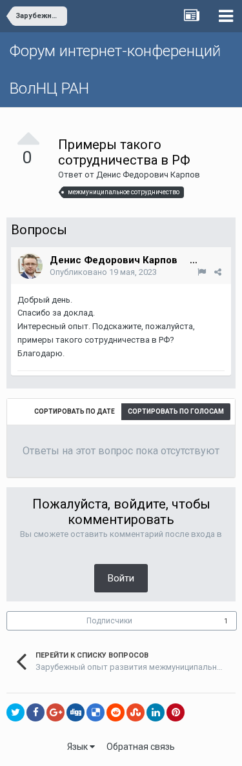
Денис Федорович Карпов (148, 174)
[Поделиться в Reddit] (115, 712)
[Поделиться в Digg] (75, 712)
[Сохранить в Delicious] (95, 712)
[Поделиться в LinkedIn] (155, 712)
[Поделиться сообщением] (217, 272)
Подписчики (109, 620)
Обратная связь (140, 746)
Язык (78, 746)
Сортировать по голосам (176, 411)
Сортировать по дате (74, 411)
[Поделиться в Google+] (55, 712)
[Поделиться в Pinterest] (175, 712)
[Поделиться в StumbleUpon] (135, 712)
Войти (121, 578)
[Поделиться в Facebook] (35, 712)
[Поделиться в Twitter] (15, 712)
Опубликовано (103, 272)
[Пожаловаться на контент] (201, 272)
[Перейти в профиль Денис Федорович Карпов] (30, 266)
